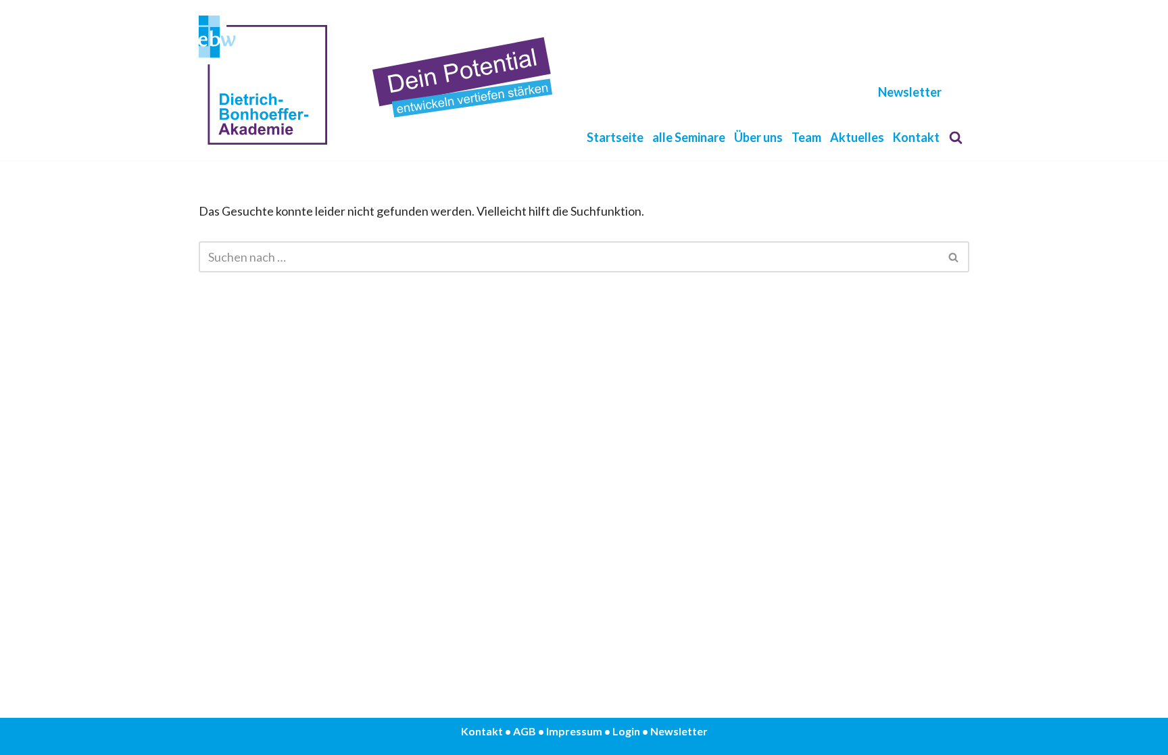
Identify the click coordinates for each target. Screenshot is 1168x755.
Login (626, 731)
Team (806, 137)
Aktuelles (857, 137)
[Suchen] (956, 137)
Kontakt (916, 137)
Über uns (758, 137)
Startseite (615, 137)
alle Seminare (688, 137)
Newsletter (910, 91)
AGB (524, 731)
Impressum (574, 731)
